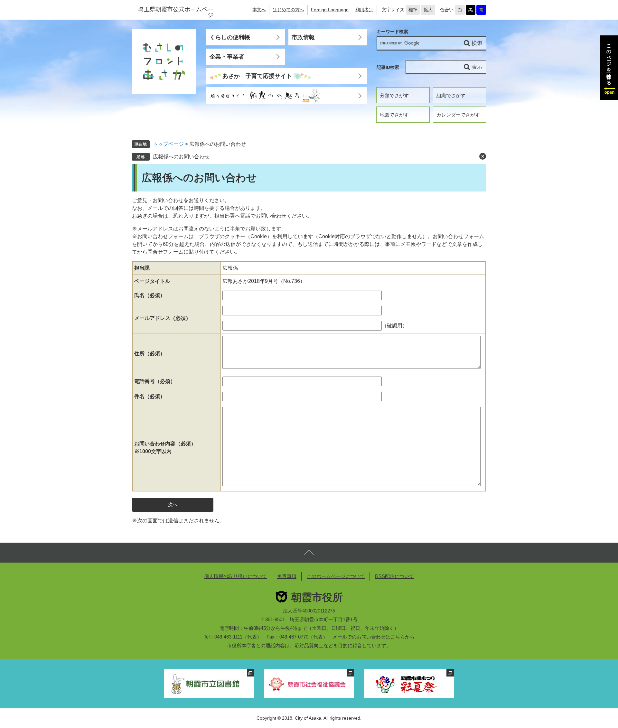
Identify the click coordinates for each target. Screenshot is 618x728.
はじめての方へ (288, 9)
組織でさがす (450, 95)
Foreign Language (330, 9)
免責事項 (286, 576)
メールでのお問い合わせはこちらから (373, 636)
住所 (149, 353)
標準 (412, 9)
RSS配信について (394, 576)
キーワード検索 (392, 31)
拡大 (428, 9)
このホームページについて (336, 576)
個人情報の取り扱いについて (235, 576)
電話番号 (154, 381)
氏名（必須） (149, 295)
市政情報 (303, 37)
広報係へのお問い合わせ (181, 156)
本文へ (259, 9)
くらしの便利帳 (230, 37)
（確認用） (394, 325)
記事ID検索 (388, 67)
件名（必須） (149, 396)
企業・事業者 (227, 56)
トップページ (168, 144)
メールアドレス (162, 318)
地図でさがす (394, 114)
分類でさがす (394, 95)
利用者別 (364, 9)
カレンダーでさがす (458, 114)
